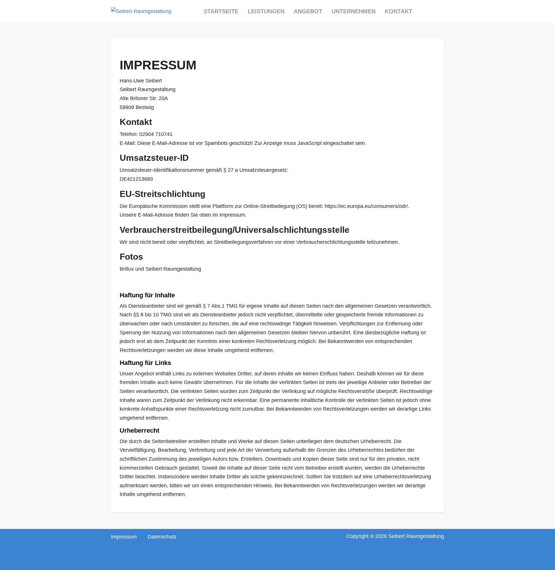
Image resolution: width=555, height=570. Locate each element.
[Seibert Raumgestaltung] (141, 11)
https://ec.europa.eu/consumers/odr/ (366, 206)
